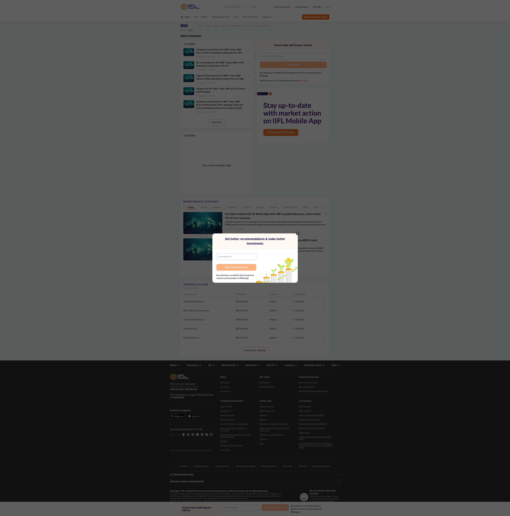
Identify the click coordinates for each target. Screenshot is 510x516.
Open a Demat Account (236, 267)
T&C (241, 275)
